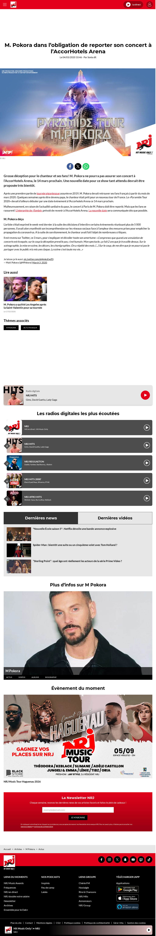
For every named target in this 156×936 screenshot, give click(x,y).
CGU (58, 923)
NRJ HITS (31, 395)
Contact (29, 923)
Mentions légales (44, 923)
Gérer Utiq (118, 923)
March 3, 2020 (39, 262)
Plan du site (16, 923)
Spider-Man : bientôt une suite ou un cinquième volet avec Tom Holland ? (75, 544)
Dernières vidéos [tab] (115, 518)
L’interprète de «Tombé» (29, 210)
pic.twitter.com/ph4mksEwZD (38, 259)
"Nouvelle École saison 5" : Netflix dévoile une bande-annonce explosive (74, 528)
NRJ (26, 426)
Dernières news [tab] (41, 518)
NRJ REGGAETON (34, 461)
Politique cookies (72, 923)
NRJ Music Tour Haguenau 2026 (22, 781)
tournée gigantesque (48, 193)
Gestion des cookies (136, 923)
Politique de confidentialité (97, 923)
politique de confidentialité (43, 826)
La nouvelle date (98, 210)
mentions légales (26, 826)
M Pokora (12, 671)
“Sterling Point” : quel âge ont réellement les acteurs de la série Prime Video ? (77, 561)
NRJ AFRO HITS (33, 496)
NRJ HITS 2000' (32, 479)
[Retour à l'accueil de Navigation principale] (13, 5)
